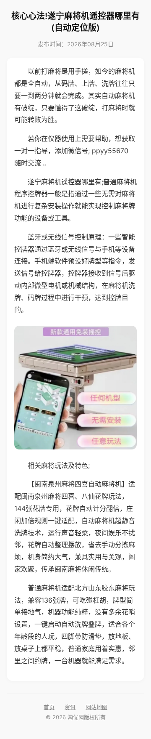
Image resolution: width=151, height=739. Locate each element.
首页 (49, 707)
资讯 (70, 707)
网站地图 (96, 707)
